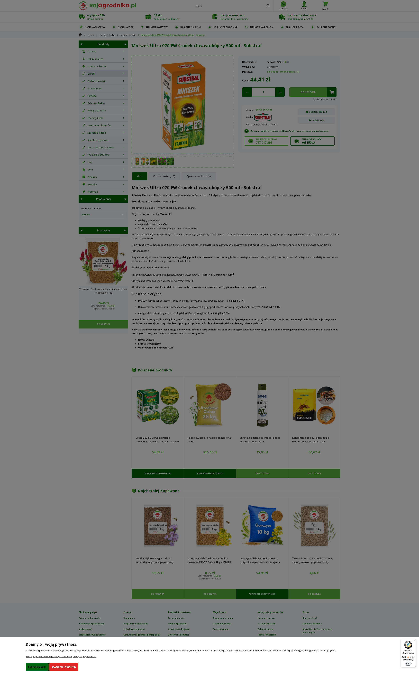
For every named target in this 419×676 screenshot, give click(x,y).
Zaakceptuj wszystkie (64, 667)
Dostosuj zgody (37, 667)
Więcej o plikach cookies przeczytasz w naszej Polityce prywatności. (61, 656)
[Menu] (414, 641)
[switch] (408, 664)
